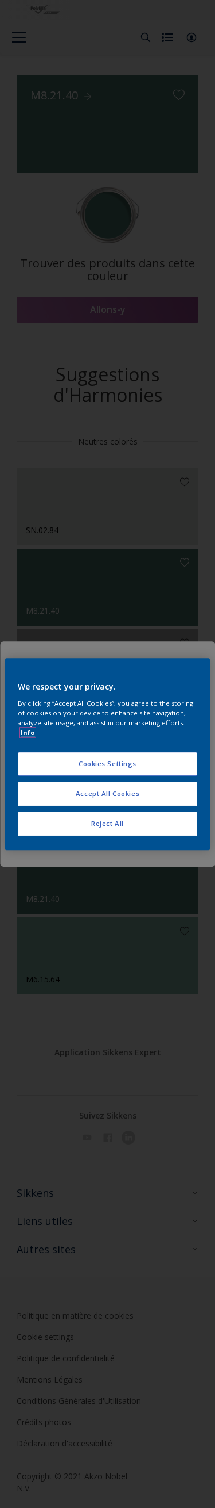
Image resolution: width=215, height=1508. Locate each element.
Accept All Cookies (107, 793)
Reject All (107, 823)
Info (28, 732)
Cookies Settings (107, 763)
